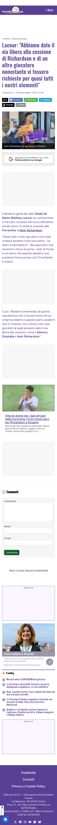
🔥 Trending (8, 673)
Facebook (17, 100)
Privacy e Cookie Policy (28, 786)
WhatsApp (31, 100)
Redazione (8, 92)
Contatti (28, 779)
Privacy (1, 811)
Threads (9, 105)
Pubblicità (28, 772)
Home (6, 38)
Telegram (46, 100)
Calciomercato (19, 38)
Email (22, 105)
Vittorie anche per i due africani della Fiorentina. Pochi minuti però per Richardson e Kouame (27, 419)
